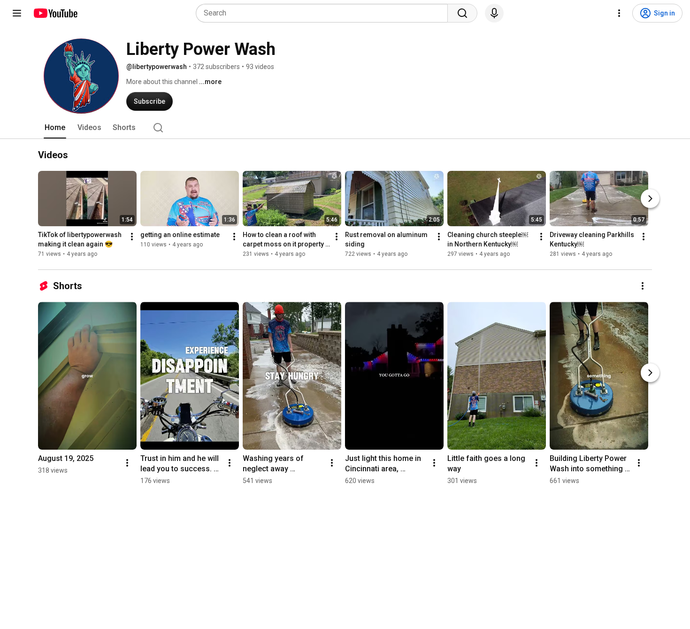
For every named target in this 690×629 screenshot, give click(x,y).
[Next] (650, 198)
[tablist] (345, 127)
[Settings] (619, 13)
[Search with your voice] (494, 13)
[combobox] (324, 13)
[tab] (55, 127)
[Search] (462, 13)
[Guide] (17, 13)
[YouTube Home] (55, 13)
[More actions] (132, 236)
